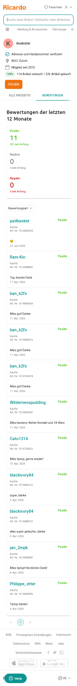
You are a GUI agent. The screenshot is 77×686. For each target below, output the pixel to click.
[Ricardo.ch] (14, 7)
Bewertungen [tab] (52, 95)
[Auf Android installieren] (54, 663)
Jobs (61, 643)
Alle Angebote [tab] (20, 95)
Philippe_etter (23, 583)
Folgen (13, 84)
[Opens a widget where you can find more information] (15, 679)
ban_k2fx (18, 293)
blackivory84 (21, 475)
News (49, 643)
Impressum (63, 634)
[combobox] (38, 19)
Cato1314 (19, 438)
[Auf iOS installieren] (23, 663)
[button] (53, 7)
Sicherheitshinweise (29, 652)
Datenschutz (21, 643)
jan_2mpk (19, 547)
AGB (8, 634)
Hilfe (38, 643)
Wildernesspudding (28, 402)
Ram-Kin (17, 257)
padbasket (19, 220)
